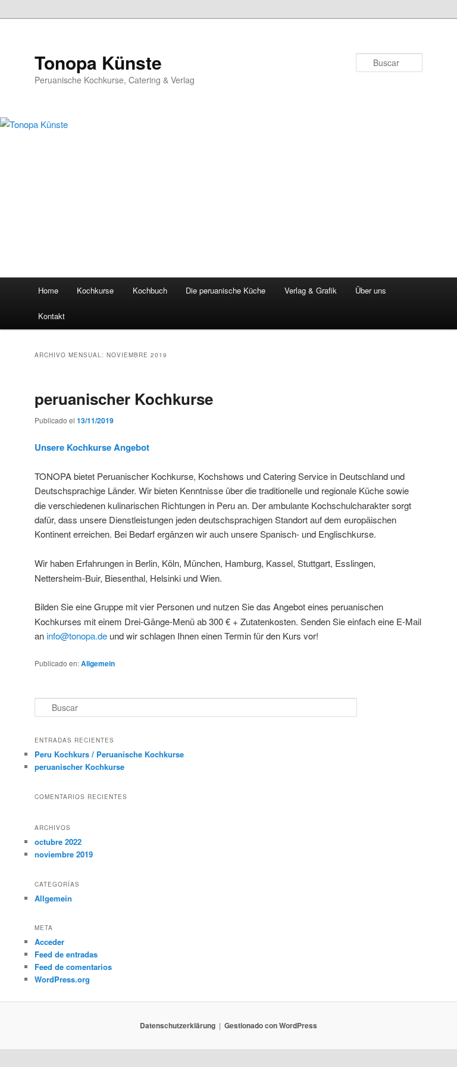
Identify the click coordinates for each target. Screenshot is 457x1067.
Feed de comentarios (73, 966)
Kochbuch (150, 290)
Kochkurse (95, 290)
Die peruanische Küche (225, 290)
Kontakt (51, 316)
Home (48, 290)
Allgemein (98, 663)
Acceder (49, 941)
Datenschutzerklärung (177, 1025)
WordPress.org (62, 979)
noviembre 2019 (64, 854)
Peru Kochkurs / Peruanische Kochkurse (109, 754)
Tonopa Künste (98, 62)
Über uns (370, 290)
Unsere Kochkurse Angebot (92, 447)
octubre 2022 (58, 841)
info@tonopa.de (76, 635)
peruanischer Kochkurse (124, 399)
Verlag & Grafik (310, 290)
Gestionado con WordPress (270, 1025)
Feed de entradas (66, 954)
